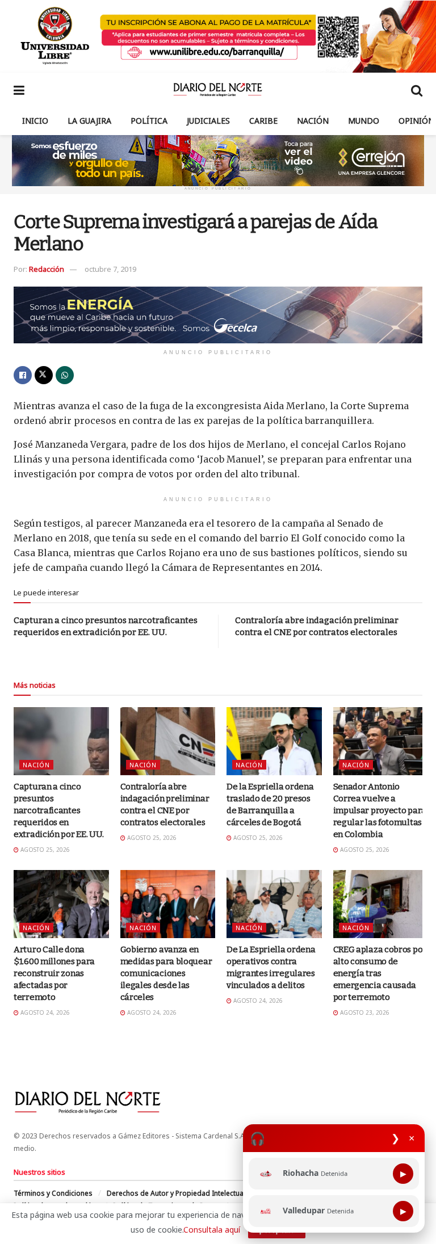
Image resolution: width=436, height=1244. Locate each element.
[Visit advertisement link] (218, 36)
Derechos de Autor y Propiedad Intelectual (176, 1193)
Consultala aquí (211, 1229)
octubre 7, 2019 (110, 269)
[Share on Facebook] (23, 375)
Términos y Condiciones (53, 1193)
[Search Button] (416, 90)
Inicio (35, 120)
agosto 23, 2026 (363, 1012)
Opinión (416, 120)
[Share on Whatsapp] (65, 375)
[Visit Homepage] (217, 89)
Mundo (363, 120)
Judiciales (208, 120)
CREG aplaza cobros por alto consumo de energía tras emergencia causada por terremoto (379, 973)
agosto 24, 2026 (44, 1012)
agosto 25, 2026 (44, 850)
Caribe (263, 120)
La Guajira (89, 120)
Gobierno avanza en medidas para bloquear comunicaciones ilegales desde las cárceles (166, 973)
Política (149, 120)
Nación (313, 120)
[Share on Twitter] (44, 375)
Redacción (46, 269)
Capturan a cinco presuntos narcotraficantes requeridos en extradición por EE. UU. (59, 810)
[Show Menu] (19, 90)
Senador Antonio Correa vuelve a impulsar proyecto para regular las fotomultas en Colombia (379, 810)
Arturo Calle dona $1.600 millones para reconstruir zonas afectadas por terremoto (54, 973)
